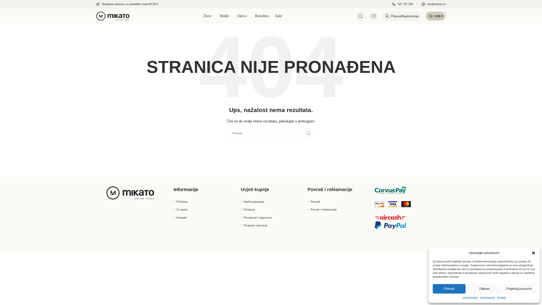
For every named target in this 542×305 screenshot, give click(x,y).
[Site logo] (112, 16)
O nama (182, 209)
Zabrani (484, 288)
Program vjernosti (255, 225)
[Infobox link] (127, 4)
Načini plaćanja (254, 201)
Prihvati (449, 288)
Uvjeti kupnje (470, 297)
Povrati (315, 201)
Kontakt (501, 297)
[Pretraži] (360, 16)
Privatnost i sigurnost (258, 217)
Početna (182, 201)
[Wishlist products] (373, 16)
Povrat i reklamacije (324, 209)
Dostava (249, 209)
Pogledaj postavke (519, 288)
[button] (533, 253)
